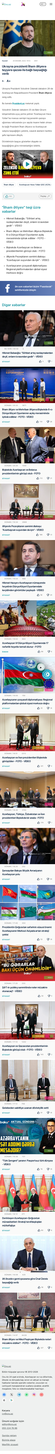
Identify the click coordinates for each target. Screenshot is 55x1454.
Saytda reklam (9, 1435)
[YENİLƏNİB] (27, 384)
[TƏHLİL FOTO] (27, 675)
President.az (18, 103)
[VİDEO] (27, 328)
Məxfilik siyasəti (10, 1444)
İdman (5, 652)
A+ (9, 81)
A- (3, 81)
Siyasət (6, 362)
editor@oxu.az (9, 1424)
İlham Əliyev (9, 184)
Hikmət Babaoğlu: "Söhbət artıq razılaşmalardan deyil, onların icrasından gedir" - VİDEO (27, 222)
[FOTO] (27, 445)
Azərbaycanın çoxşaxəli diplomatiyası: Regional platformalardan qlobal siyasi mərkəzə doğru (26, 269)
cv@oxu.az (7, 1413)
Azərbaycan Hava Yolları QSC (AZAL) (35, 184)
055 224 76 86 (9, 1428)
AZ (42, 4)
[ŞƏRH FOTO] (27, 902)
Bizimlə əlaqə (8, 1440)
